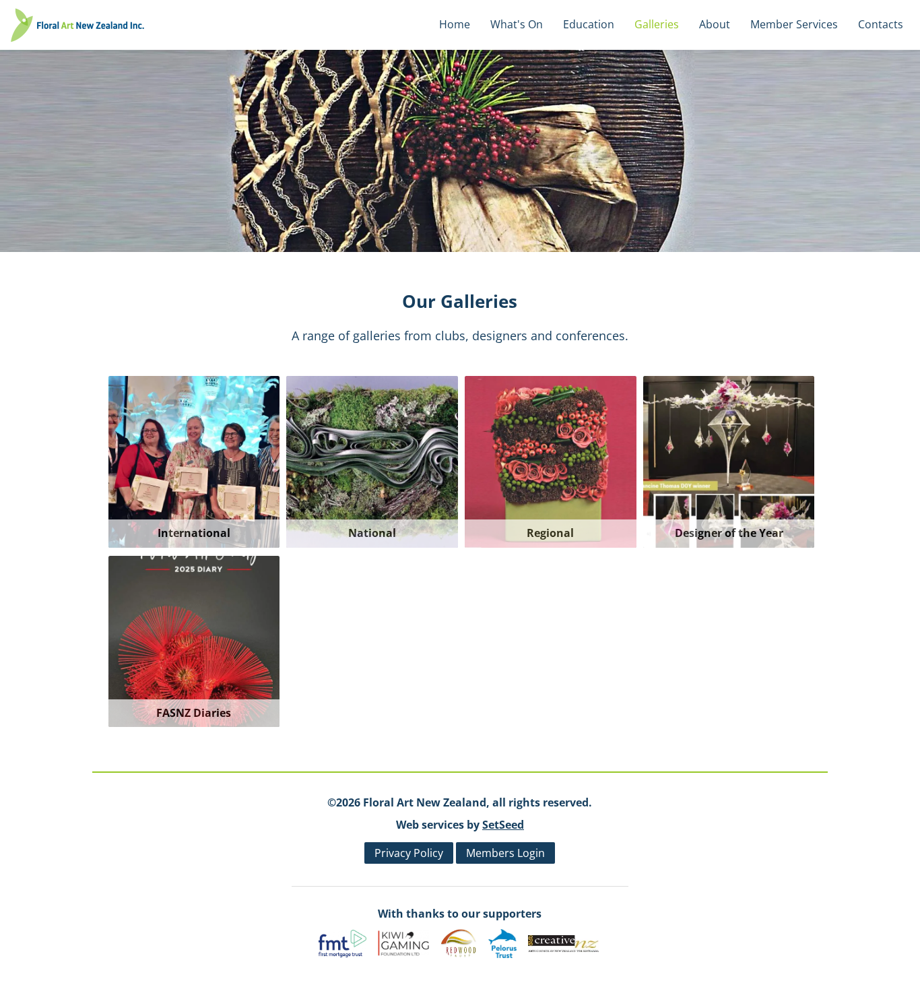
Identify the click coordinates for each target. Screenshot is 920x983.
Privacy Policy (408, 853)
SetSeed (503, 824)
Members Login (505, 853)
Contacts (880, 24)
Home (454, 24)
